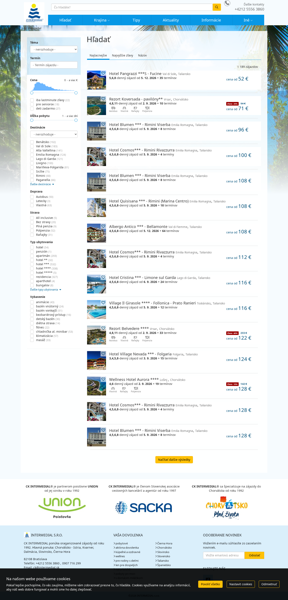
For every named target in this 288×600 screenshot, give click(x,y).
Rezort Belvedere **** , (141, 328)
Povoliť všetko (210, 584)
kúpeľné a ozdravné (128, 552)
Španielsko (164, 565)
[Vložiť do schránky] (103, 73)
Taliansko (163, 560)
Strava (34, 212)
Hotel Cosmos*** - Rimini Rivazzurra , (160, 149)
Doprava (36, 191)
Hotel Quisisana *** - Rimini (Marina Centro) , (167, 200)
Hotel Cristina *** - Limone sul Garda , (159, 277)
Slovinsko (163, 552)
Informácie (211, 20)
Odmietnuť (269, 584)
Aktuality (171, 20)
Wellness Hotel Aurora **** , (147, 379)
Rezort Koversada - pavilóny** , (148, 98)
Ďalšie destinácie (40, 184)
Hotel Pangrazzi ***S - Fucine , (149, 73)
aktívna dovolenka (127, 547)
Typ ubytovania (41, 242)
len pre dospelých (127, 565)
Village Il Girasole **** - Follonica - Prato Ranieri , (167, 302)
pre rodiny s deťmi (127, 560)
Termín (35, 58)
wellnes (120, 556)
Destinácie (37, 127)
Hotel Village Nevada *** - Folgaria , (153, 353)
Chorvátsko (164, 547)
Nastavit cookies (240, 584)
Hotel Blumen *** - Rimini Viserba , (158, 124)
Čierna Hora (164, 543)
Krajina (100, 20)
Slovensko (163, 556)
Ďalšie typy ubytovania (44, 289)
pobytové (122, 543)
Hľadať (65, 20)
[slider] (31, 92)
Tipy (136, 20)
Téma (34, 42)
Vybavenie (37, 297)
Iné (246, 20)
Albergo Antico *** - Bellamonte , (155, 226)
